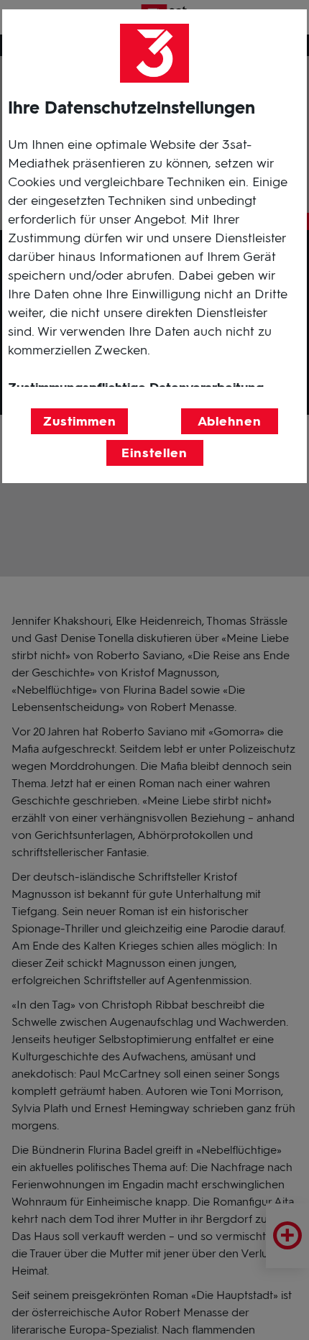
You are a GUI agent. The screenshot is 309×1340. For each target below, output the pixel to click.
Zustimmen (79, 421)
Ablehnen (230, 421)
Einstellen (154, 453)
